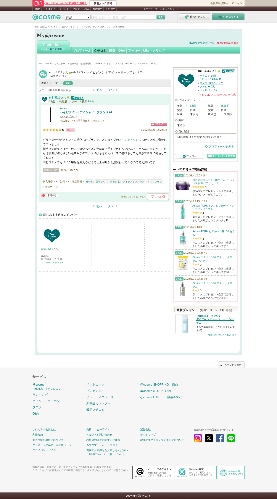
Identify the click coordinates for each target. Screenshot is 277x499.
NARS (63, 108)
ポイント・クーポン (46, 401)
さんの (217, 94)
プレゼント (93, 390)
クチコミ (100, 50)
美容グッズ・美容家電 (108, 181)
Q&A (86, 9)
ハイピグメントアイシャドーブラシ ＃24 (86, 112)
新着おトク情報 (103, 3)
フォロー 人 (207, 86)
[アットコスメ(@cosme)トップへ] (46, 18)
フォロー (134, 50)
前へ (99, 90)
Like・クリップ (154, 50)
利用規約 (37, 434)
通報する (49, 195)
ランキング (49, 9)
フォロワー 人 (208, 90)
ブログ (76, 9)
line (231, 438)
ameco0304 (47, 249)
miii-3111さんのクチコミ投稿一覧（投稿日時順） (69, 63)
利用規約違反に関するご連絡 (103, 439)
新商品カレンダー (98, 403)
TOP (37, 9)
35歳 (193, 105)
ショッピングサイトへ (159, 124)
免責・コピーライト (98, 429)
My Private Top (229, 43)
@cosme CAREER (162, 397)
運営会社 (145, 429)
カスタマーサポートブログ (102, 445)
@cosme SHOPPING (159, 384)
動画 (112, 50)
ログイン (237, 3)
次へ (111, 90)
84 (89, 101)
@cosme (48, 386)
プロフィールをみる (221, 146)
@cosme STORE (157, 390)
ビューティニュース (100, 397)
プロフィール (82, 50)
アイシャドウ (127, 139)
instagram (198, 438)
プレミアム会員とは (44, 429)
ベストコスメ (167, 9)
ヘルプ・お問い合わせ (99, 434)
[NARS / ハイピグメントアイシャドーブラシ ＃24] (50, 120)
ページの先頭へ (233, 364)
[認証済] (77, 97)
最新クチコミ (95, 409)
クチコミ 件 (208, 75)
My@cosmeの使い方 (201, 43)
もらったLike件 (212, 78)
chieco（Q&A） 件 (211, 83)
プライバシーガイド (44, 450)
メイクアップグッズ (133, 181)
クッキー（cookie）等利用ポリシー (53, 445)
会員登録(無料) (219, 3)
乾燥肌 (225, 105)
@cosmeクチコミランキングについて (162, 439)
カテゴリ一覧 (150, 9)
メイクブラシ (68, 116)
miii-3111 (54, 97)
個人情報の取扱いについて (48, 439)
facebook (220, 438)
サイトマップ (148, 434)
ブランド (64, 9)
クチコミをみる (53, 262)
